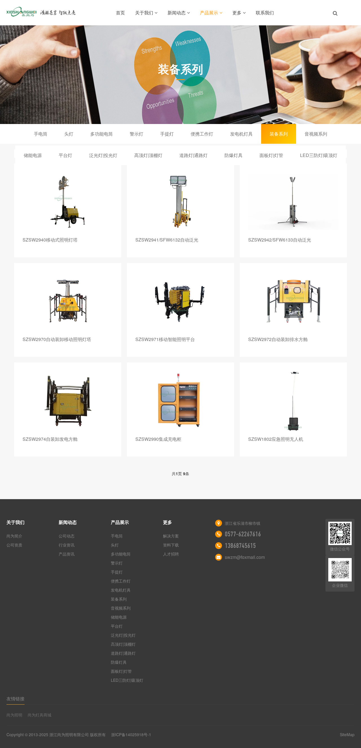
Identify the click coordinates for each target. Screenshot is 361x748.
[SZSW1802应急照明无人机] (293, 400)
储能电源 (33, 155)
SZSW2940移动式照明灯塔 (50, 239)
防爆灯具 (233, 155)
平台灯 (65, 155)
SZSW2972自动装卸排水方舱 (278, 339)
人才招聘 (171, 554)
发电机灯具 (241, 133)
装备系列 (279, 133)
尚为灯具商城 (39, 715)
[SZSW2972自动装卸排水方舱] (293, 301)
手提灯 (167, 133)
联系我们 (265, 12)
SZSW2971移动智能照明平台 (165, 339)
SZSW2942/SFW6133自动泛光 (279, 239)
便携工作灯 (202, 133)
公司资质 (14, 545)
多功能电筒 (101, 133)
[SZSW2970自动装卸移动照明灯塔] (68, 301)
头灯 (68, 133)
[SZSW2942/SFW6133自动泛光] (293, 201)
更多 (236, 12)
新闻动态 (177, 12)
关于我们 (144, 12)
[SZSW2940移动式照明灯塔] (68, 201)
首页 (120, 12)
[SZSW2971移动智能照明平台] (180, 301)
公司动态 (66, 536)
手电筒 (40, 133)
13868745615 (240, 545)
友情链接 (15, 698)
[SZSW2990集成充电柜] (180, 400)
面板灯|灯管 (271, 155)
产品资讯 (66, 554)
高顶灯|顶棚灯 (148, 155)
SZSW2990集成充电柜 (158, 439)
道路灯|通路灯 (193, 155)
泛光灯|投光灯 (103, 155)
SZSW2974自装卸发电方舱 (50, 439)
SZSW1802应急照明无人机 (275, 439)
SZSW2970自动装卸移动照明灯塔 (57, 339)
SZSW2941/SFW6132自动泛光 (166, 239)
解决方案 (171, 536)
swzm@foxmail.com (245, 557)
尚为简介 (14, 536)
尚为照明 (14, 715)
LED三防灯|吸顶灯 (318, 155)
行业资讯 (66, 545)
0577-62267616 (243, 534)
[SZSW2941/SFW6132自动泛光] (180, 201)
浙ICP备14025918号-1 (131, 734)
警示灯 (136, 133)
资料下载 (171, 545)
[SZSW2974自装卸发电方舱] (68, 400)
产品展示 (209, 12)
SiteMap (347, 734)
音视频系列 (316, 133)
